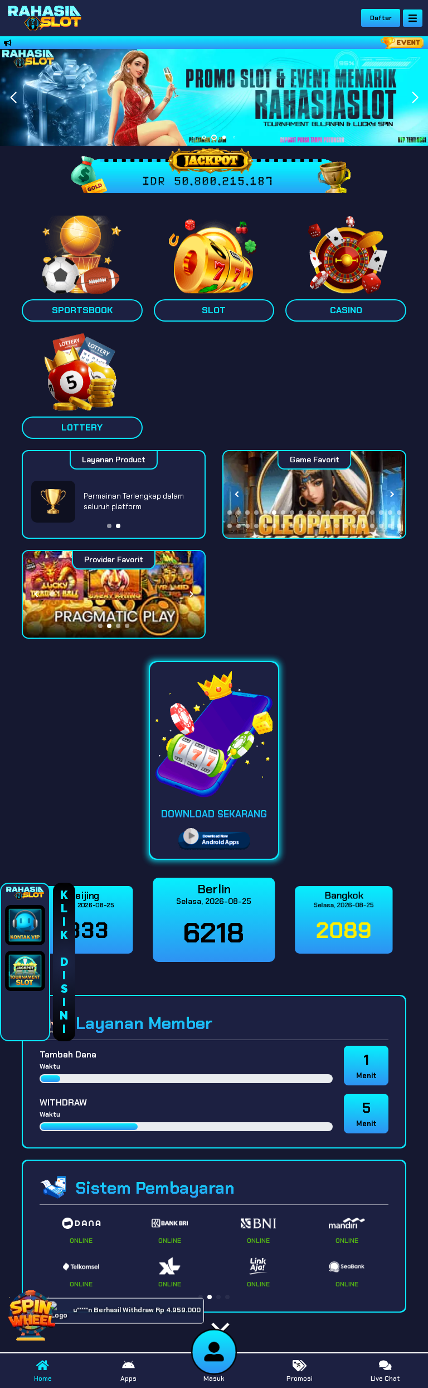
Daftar (381, 17)
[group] (314, 494)
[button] (414, 97)
